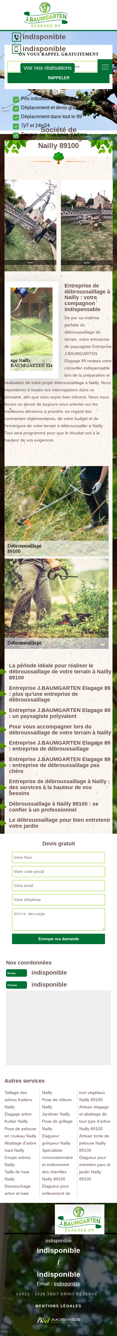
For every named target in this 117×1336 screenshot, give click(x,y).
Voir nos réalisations (47, 68)
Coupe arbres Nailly (17, 1161)
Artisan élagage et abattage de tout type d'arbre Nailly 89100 (94, 1117)
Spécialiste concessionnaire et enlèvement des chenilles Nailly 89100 (57, 1164)
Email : (58, 1284)
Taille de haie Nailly (16, 1175)
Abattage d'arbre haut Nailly (20, 1147)
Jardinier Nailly (56, 1114)
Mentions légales (58, 1306)
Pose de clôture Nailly (57, 1103)
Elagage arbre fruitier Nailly (18, 1118)
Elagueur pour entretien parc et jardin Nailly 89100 (94, 1168)
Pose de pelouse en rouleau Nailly (20, 1132)
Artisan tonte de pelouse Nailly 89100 (94, 1143)
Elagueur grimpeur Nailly (56, 1139)
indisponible (44, 37)
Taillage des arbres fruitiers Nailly (18, 1099)
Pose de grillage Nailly (57, 1125)
